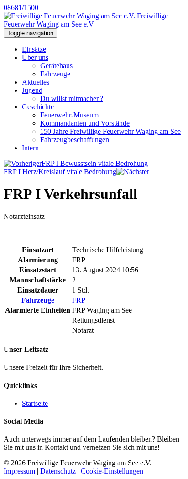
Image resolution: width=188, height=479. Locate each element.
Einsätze (34, 49)
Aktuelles (35, 82)
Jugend (32, 90)
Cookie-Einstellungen (112, 471)
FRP (78, 300)
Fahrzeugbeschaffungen (74, 140)
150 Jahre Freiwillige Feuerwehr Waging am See (110, 131)
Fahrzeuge (55, 74)
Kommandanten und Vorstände (85, 123)
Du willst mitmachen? (71, 98)
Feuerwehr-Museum (69, 115)
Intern (30, 148)
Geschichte (38, 107)
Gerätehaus (56, 65)
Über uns (35, 57)
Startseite (35, 403)
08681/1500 (21, 7)
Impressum (19, 471)
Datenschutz (58, 471)
